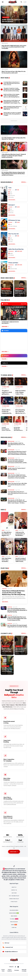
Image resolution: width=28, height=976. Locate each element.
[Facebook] (15, 967)
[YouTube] (18, 967)
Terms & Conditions (9, 970)
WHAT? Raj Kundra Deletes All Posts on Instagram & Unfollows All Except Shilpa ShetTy (12, 108)
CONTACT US (14, 890)
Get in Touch (13, 851)
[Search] (21, 2)
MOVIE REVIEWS (12, 913)
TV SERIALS (12, 918)
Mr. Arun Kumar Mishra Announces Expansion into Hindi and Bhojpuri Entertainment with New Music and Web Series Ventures (13, 174)
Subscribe (4, 326)
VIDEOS (12, 924)
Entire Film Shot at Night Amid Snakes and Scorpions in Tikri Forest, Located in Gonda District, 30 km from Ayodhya (14, 47)
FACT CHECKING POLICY (14, 895)
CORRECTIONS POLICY (14, 898)
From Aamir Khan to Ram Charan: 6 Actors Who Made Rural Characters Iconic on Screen (12, 83)
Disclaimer (16, 970)
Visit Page (4, 351)
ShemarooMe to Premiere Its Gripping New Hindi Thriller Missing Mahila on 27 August (12, 114)
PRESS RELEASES (14, 921)
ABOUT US (14, 887)
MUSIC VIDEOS (14, 916)
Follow (4, 358)
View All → (24, 182)
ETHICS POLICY (14, 901)
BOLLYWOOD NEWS (14, 910)
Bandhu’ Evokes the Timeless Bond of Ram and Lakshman (13, 20)
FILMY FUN (14, 927)
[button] (2, 2)
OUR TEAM (14, 892)
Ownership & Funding (24, 970)
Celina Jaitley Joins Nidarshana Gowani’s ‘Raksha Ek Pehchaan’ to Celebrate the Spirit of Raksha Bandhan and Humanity (14, 156)
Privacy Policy (3, 970)
